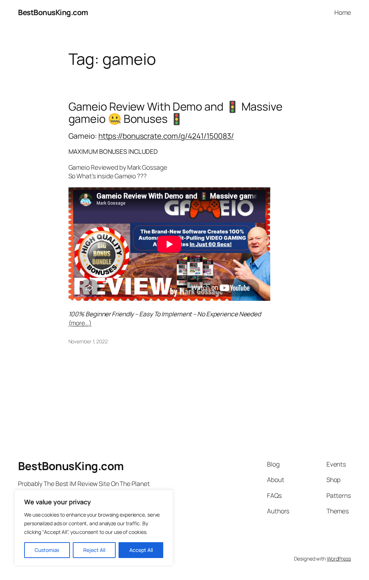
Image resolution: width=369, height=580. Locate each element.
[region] (93, 528)
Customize (47, 549)
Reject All (94, 549)
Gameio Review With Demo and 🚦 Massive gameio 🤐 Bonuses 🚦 (175, 112)
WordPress (339, 558)
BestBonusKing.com (53, 12)
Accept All (141, 549)
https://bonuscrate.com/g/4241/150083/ (166, 136)
